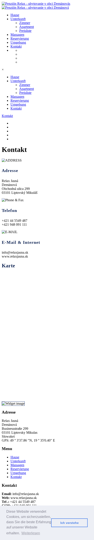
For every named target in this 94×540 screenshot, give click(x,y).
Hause (14, 15)
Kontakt (16, 46)
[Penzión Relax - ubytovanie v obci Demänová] (36, 3)
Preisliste (25, 31)
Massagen (17, 34)
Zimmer (24, 23)
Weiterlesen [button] (30, 533)
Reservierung (19, 38)
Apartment (26, 27)
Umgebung (18, 42)
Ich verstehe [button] (69, 523)
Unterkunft (18, 19)
